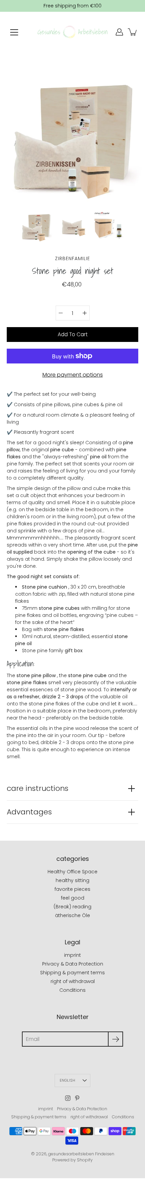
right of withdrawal (73, 981)
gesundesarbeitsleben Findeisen (81, 1154)
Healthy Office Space (72, 871)
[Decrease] (61, 313)
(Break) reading (72, 906)
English (68, 1080)
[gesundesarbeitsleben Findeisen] (72, 32)
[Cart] (132, 32)
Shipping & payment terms (72, 972)
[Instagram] (68, 1098)
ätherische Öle (72, 915)
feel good (72, 898)
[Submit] (115, 1039)
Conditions (72, 990)
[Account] (119, 32)
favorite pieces (72, 889)
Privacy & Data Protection (72, 963)
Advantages (29, 812)
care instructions (37, 788)
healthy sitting (72, 880)
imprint (72, 955)
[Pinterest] (77, 1098)
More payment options (72, 375)
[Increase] (85, 313)
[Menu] (14, 32)
